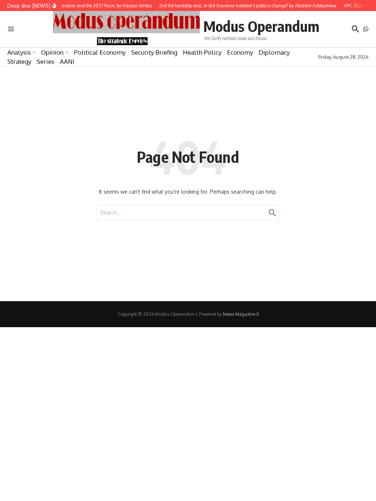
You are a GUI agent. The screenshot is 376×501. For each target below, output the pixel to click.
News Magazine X (241, 314)
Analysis (19, 52)
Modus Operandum (261, 26)
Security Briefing (154, 52)
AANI (67, 61)
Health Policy (202, 52)
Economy (240, 52)
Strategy (19, 61)
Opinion (52, 52)
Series (45, 61)
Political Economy (100, 52)
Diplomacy (274, 52)
